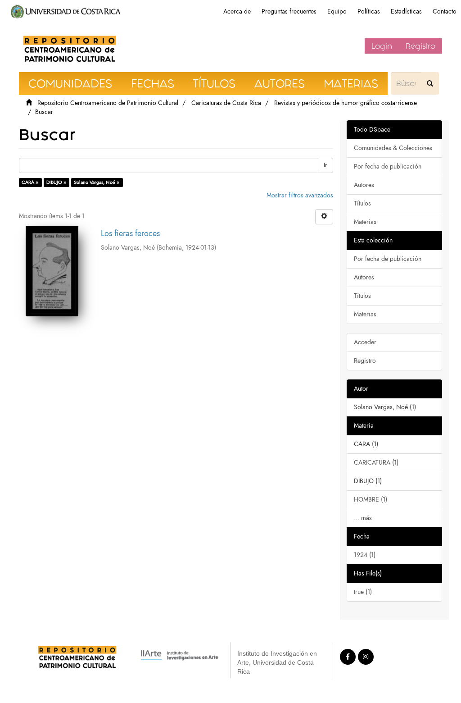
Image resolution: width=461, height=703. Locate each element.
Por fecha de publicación (387, 166)
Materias (365, 222)
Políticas (368, 11)
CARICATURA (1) (376, 462)
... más (363, 518)
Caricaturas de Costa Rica (226, 103)
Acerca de (237, 11)
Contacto (444, 11)
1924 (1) (364, 555)
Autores (364, 185)
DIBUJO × (56, 182)
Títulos (362, 203)
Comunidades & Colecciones (393, 148)
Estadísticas (406, 11)
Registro (420, 46)
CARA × (30, 182)
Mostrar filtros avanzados (300, 195)
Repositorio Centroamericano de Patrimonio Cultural (107, 103)
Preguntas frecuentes (289, 11)
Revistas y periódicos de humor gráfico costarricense (345, 103)
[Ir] (430, 83)
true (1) (363, 592)
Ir (325, 165)
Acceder (365, 342)
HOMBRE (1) (370, 499)
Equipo (337, 11)
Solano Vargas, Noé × (97, 182)
